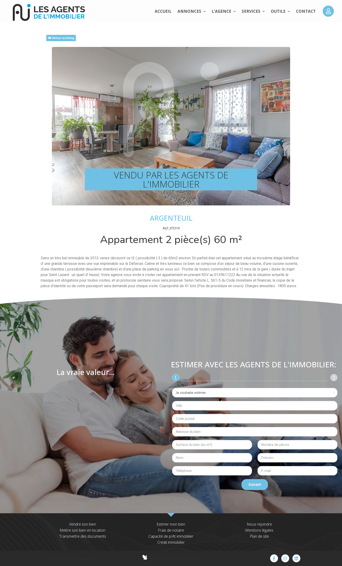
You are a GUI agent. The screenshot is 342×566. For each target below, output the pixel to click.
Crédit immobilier (171, 542)
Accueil (163, 11)
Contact (306, 11)
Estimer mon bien (171, 524)
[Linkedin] (296, 558)
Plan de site (259, 536)
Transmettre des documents (82, 536)
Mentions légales (259, 530)
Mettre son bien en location (82, 530)
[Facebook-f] (274, 558)
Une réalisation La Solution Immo (175, 558)
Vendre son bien (82, 524)
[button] (61, 38)
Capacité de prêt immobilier (170, 536)
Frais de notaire (171, 530)
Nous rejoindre (259, 524)
